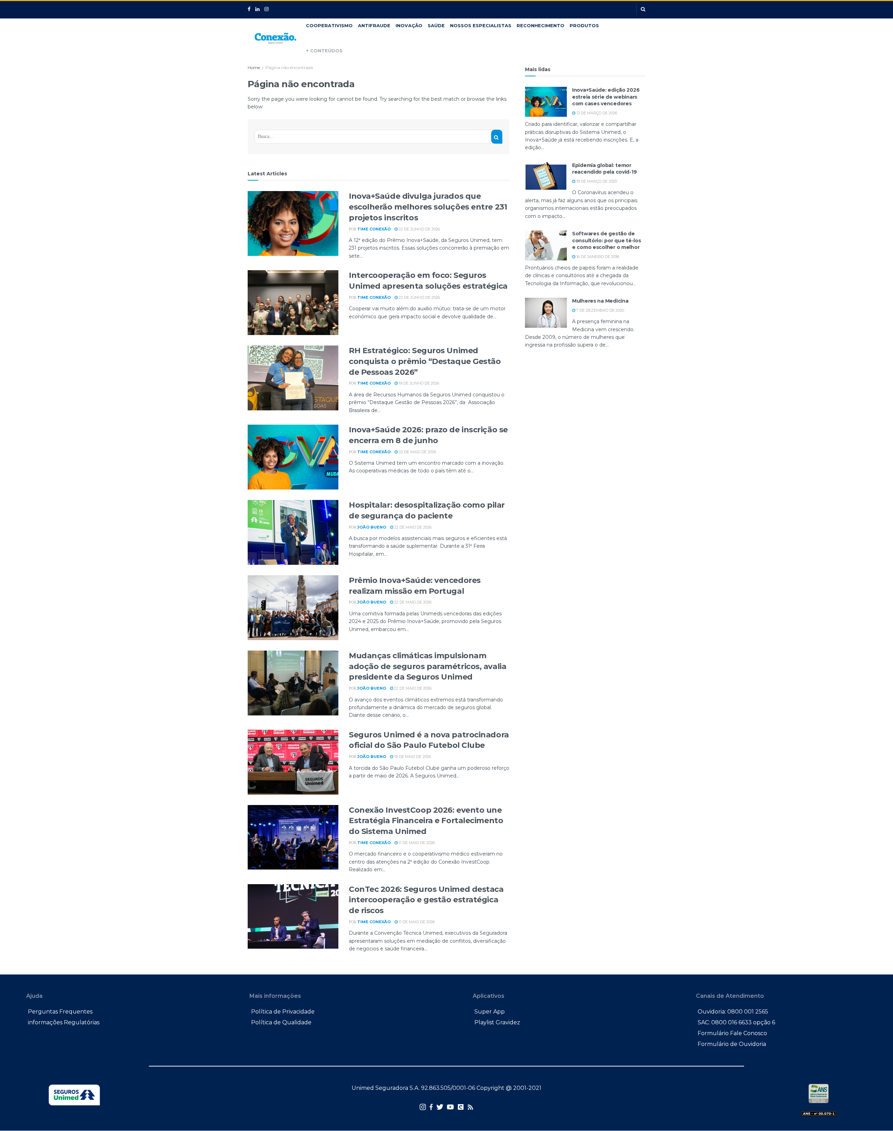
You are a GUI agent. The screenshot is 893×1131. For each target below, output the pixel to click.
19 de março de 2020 (596, 181)
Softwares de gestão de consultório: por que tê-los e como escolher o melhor (606, 240)
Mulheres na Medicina (600, 301)
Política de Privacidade (283, 1011)
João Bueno (371, 527)
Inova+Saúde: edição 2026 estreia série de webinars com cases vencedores (605, 97)
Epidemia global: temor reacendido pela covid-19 (604, 168)
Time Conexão (374, 229)
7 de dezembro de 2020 (599, 310)
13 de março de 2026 (596, 113)
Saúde (436, 25)
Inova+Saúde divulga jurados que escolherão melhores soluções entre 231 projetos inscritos (428, 206)
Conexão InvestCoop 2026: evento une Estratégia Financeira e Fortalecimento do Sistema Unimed (426, 820)
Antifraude (374, 25)
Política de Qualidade (281, 1022)
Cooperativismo (329, 25)
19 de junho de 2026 (418, 383)
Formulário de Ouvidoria (732, 1044)
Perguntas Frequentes (60, 1011)
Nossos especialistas (480, 25)
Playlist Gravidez (497, 1022)
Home (254, 67)
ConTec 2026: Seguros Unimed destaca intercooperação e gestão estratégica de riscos (426, 900)
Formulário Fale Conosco (732, 1033)
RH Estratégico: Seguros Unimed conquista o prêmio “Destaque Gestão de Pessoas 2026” (425, 361)
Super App (489, 1011)
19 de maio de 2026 (412, 756)
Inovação (409, 25)
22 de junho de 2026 (419, 229)
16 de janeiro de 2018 (597, 256)
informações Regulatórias (63, 1022)
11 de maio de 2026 (416, 842)
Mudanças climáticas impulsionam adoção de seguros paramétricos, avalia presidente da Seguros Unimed (427, 666)
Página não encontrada (289, 67)
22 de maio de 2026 (417, 451)
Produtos (584, 25)
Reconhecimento (540, 25)
